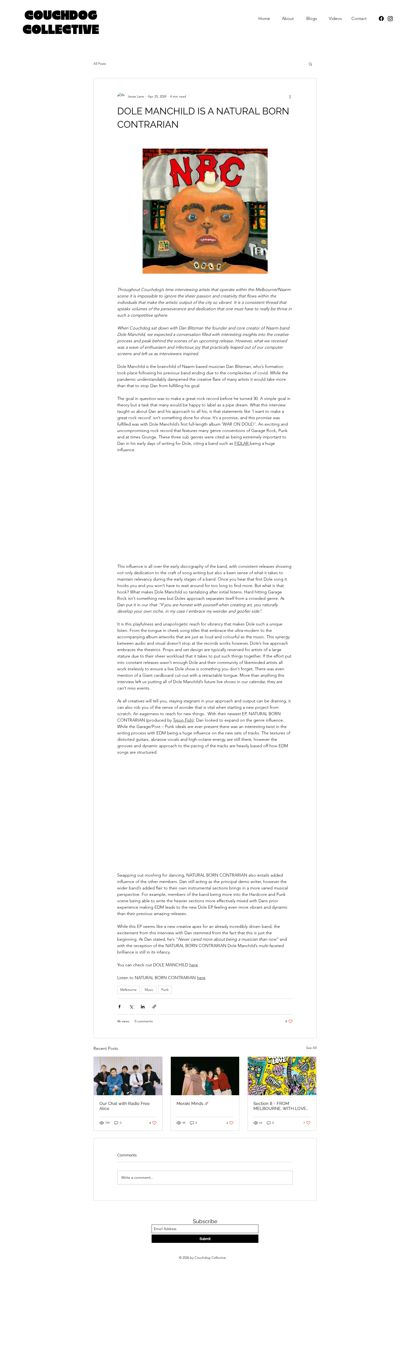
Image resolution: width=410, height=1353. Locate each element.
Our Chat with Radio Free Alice (124, 1106)
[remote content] (205, 508)
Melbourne (128, 989)
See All (311, 1048)
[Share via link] (154, 1006)
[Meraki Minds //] (205, 1076)
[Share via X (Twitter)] (131, 1006)
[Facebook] (381, 18)
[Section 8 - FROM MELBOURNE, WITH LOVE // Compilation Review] (282, 1076)
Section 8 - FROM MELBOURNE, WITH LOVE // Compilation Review (279, 1106)
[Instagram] (390, 18)
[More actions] (290, 96)
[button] (310, 64)
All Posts (99, 63)
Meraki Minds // (193, 1103)
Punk (165, 989)
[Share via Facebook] (119, 1006)
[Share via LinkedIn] (142, 1006)
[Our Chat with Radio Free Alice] (128, 1076)
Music (149, 989)
